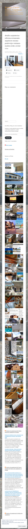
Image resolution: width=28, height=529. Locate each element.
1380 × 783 (18, 51)
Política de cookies (5, 523)
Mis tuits (6, 158)
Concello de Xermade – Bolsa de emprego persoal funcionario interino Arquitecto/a (13, 449)
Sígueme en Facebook (9, 149)
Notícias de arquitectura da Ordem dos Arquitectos (13, 514)
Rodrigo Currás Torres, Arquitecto (13, 8)
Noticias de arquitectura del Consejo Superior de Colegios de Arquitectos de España (13, 469)
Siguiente (20, 53)
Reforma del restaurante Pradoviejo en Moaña (13, 52)
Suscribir (8, 137)
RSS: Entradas (9, 145)
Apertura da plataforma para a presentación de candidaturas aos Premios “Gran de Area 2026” (14, 436)
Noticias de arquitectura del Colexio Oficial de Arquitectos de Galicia (13, 431)
